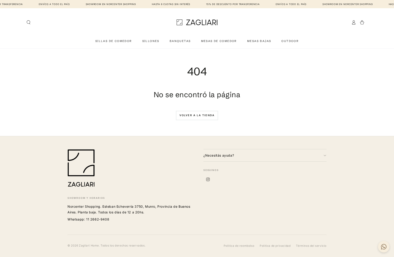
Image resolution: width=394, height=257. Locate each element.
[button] (28, 22)
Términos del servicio (311, 245)
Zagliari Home (89, 245)
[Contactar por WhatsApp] (383, 246)
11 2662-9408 (97, 219)
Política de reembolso (239, 245)
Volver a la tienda (197, 115)
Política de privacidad (275, 245)
